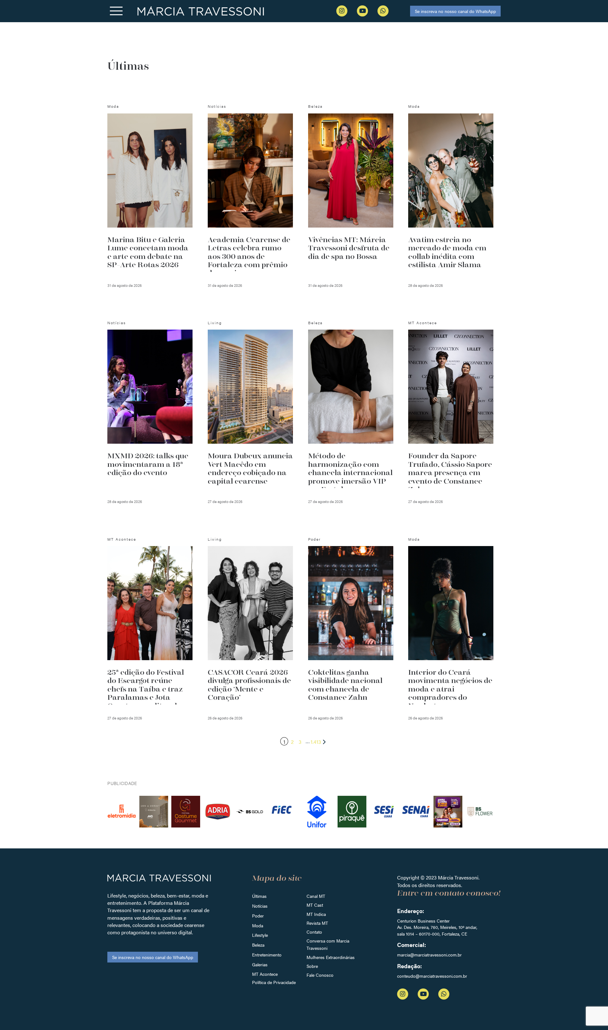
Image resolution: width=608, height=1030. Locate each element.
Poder (258, 915)
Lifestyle (260, 935)
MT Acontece (265, 974)
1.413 (316, 741)
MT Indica (316, 914)
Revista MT (317, 923)
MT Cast (315, 905)
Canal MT (316, 896)
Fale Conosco (320, 975)
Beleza (258, 945)
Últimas (259, 896)
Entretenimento (267, 954)
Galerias (260, 964)
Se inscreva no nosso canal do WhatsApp (455, 11)
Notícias (260, 906)
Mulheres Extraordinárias (331, 957)
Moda (257, 925)
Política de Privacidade (274, 982)
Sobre (312, 966)
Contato (314, 932)
